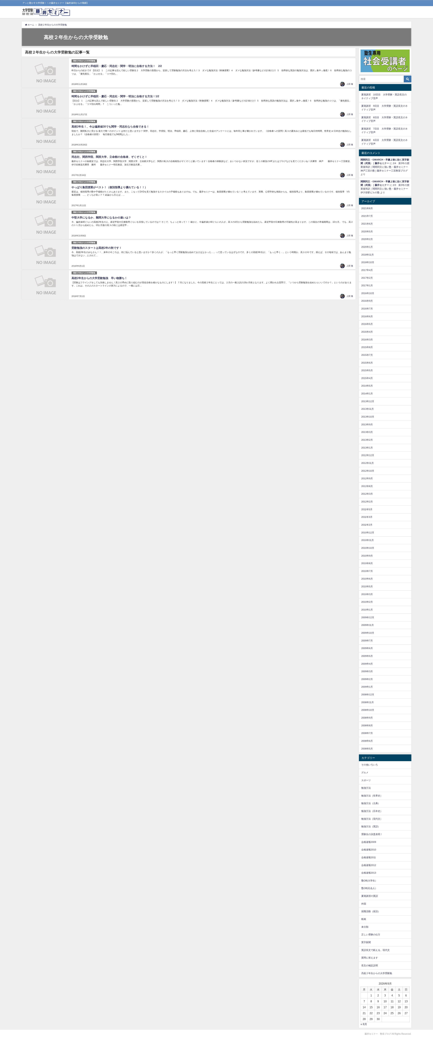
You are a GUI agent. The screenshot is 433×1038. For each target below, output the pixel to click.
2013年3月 (367, 432)
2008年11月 (367, 702)
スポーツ (366, 780)
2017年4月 (367, 270)
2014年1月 (367, 393)
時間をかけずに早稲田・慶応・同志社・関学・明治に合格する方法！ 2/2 (117, 66)
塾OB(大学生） (369, 880)
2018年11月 (367, 254)
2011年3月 (366, 517)
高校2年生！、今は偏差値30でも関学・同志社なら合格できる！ (110, 126)
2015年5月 (367, 370)
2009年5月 (367, 656)
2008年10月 (367, 710)
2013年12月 (367, 401)
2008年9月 (367, 718)
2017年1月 (367, 285)
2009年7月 (367, 640)
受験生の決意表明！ (372, 834)
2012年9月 (367, 478)
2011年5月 (366, 509)
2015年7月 (367, 355)
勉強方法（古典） (370, 803)
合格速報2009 (368, 842)
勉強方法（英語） (370, 826)
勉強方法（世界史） (372, 795)
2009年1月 (367, 687)
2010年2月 (367, 602)
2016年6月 (367, 316)
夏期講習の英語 (369, 896)
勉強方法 (366, 788)
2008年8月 (367, 725)
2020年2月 (367, 239)
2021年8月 (367, 208)
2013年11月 (367, 409)
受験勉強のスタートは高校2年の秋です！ (97, 247)
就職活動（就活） (370, 911)
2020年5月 (367, 231)
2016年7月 (367, 308)
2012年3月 (367, 494)
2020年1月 (367, 247)
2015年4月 (367, 378)
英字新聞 (366, 942)
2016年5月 (367, 324)
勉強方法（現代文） (372, 819)
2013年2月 (367, 440)
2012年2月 (367, 501)
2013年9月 (367, 424)
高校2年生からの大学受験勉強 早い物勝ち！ (99, 278)
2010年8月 (367, 563)
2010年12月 (367, 532)
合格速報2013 (368, 873)
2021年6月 (367, 224)
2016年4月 (367, 332)
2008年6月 (367, 741)
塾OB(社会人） (369, 888)
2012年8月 (367, 486)
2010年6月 (367, 579)
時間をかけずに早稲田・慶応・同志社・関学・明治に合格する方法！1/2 (115, 96)
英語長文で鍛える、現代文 (375, 950)
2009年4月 (367, 664)
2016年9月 (367, 301)
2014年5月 (367, 386)
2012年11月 (367, 463)
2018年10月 (367, 262)
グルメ (364, 772)
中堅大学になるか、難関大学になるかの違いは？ (101, 217)
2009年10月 (367, 633)
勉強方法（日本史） (372, 811)
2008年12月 (367, 694)
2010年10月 (367, 548)
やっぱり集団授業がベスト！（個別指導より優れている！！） (109, 187)
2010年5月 (367, 586)
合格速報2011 (368, 857)
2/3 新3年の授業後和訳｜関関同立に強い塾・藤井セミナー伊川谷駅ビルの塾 (385, 188)
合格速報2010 (368, 849)
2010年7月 (367, 571)
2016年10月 (367, 293)
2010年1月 (367, 609)
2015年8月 (367, 347)
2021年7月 (367, 216)
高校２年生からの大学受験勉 (84, 61)
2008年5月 (367, 748)
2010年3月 (367, 594)
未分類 (364, 927)
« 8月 (364, 1024)
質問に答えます (369, 957)
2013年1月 (367, 447)
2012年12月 (367, 455)
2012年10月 (367, 471)
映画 (363, 919)
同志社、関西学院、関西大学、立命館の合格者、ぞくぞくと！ (109, 156)
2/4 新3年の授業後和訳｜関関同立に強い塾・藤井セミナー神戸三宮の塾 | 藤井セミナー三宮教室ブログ (385, 167)
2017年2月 (367, 278)
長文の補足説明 (369, 965)
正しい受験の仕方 (370, 934)
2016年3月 (367, 339)
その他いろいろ (369, 765)
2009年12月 (367, 617)
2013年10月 (367, 417)
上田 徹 (349, 84)
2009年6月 (367, 648)
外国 (363, 904)
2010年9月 (367, 556)
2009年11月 (367, 625)
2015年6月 (367, 363)
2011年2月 (366, 525)
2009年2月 (367, 679)
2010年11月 (367, 540)
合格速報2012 (368, 865)
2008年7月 (367, 733)
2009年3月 (367, 671)
